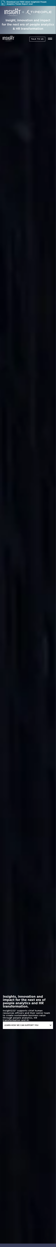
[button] (50, 38)
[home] (8, 38)
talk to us (37, 39)
